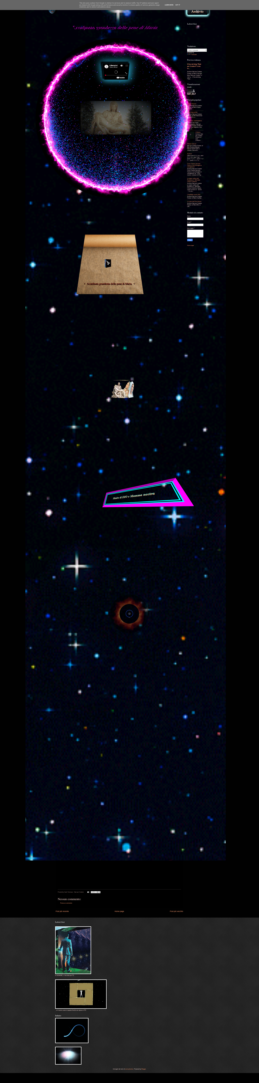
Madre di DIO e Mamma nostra (134, 495)
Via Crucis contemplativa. (194, 120)
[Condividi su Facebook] (98, 892)
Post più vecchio (176, 911)
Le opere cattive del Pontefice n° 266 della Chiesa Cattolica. (193, 180)
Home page (119, 911)
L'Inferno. (198, 132)
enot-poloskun (129, 1069)
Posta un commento (66, 903)
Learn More (169, 5)
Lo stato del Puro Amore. (194, 201)
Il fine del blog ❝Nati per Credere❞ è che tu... (194, 66)
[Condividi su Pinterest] (99, 892)
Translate (194, 54)
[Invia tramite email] (92, 892)
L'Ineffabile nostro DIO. (194, 194)
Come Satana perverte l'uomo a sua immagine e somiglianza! (194, 165)
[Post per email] (88, 892)
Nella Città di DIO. (192, 112)
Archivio (198, 11)
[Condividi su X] (96, 892)
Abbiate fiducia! (191, 144)
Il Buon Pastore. (192, 104)
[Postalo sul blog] (94, 892)
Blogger (143, 1069)
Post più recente (62, 911)
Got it (177, 5)
